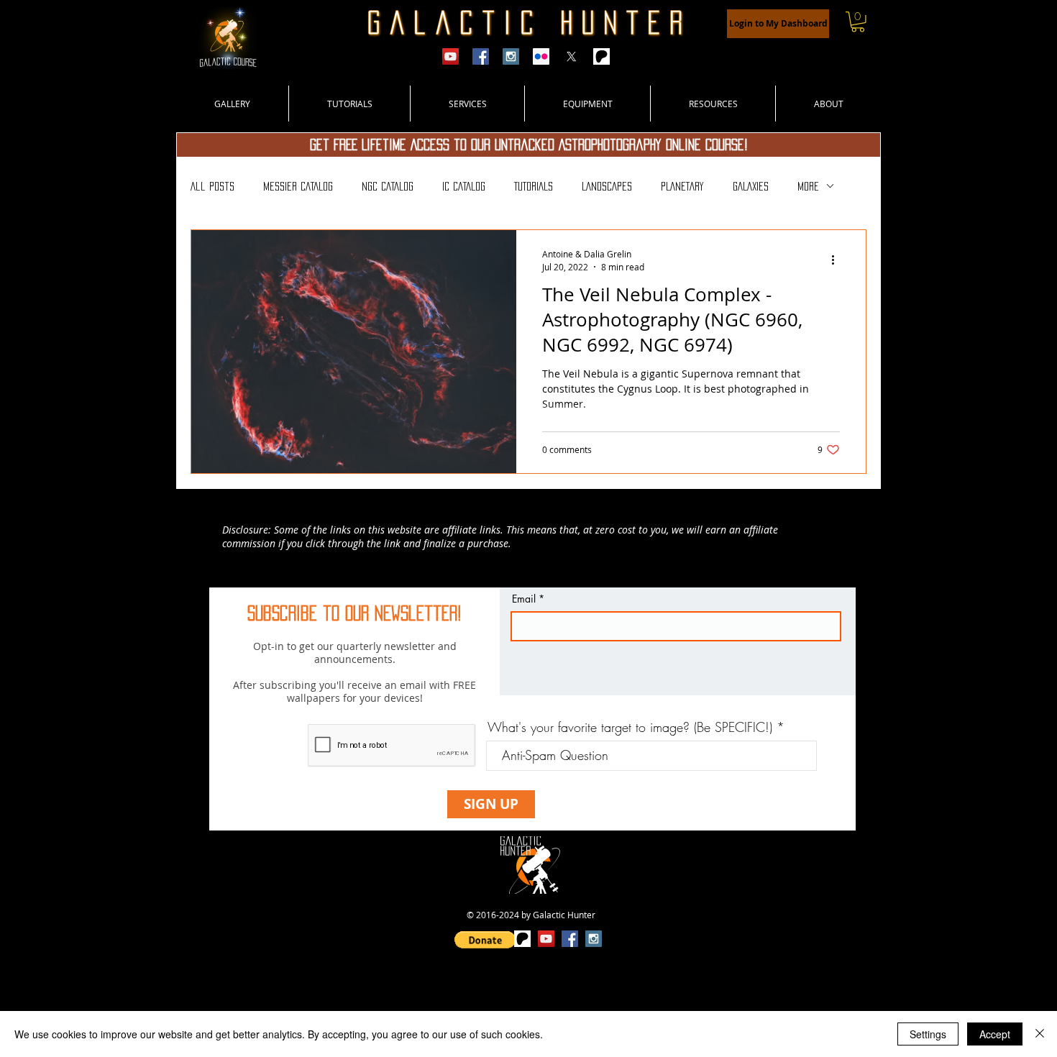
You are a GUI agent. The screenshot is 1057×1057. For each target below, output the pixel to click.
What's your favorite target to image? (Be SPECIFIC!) (630, 726)
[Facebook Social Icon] (570, 938)
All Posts (212, 186)
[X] (571, 56)
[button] (858, 22)
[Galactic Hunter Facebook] (480, 56)
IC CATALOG (463, 186)
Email (524, 599)
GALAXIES (751, 186)
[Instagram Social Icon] (593, 938)
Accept (994, 1034)
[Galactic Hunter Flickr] (541, 56)
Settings (928, 1034)
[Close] (1039, 1033)
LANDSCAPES (607, 186)
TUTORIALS (533, 186)
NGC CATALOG (387, 186)
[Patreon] (601, 56)
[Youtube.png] (450, 56)
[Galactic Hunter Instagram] (511, 56)
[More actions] (837, 259)
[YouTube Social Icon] (546, 938)
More (808, 186)
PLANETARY (682, 186)
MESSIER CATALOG (298, 186)
